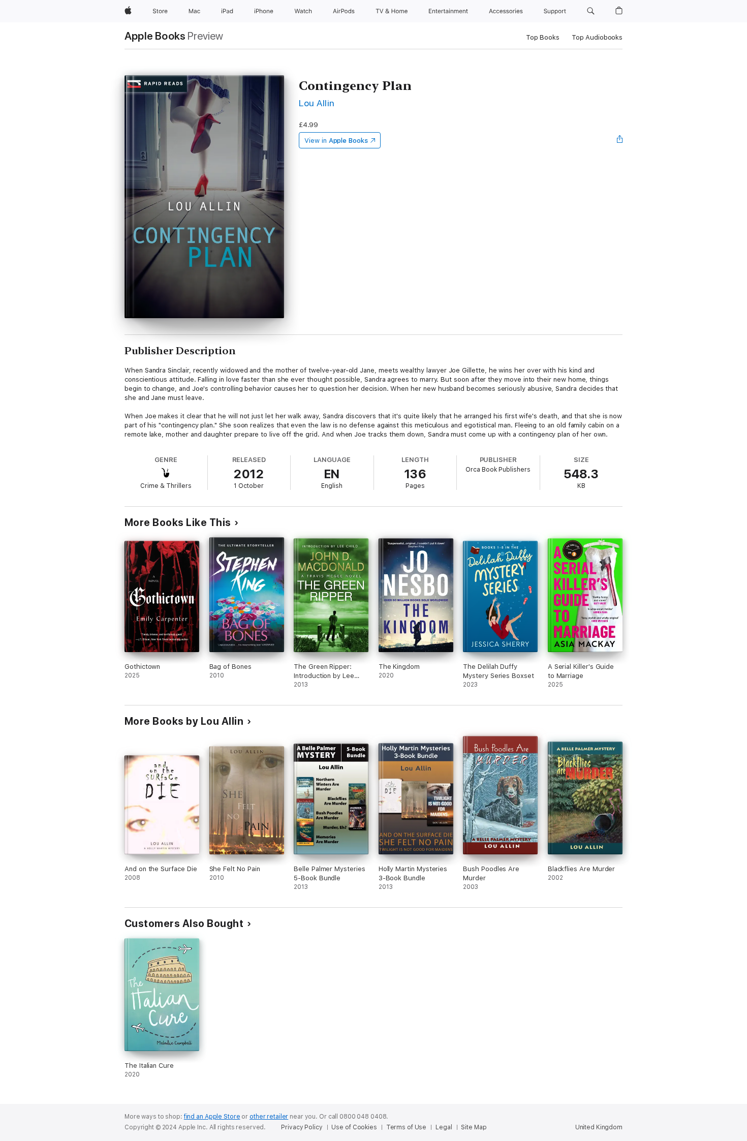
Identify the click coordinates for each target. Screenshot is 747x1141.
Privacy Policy (301, 1127)
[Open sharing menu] (620, 140)
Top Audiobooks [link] (597, 37)
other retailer (269, 1116)
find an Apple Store (212, 1116)
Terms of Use (406, 1127)
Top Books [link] (542, 37)
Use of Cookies (354, 1127)
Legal (443, 1127)
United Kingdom (598, 1127)
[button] (591, 11)
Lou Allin (316, 103)
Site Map (473, 1127)
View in (336, 140)
